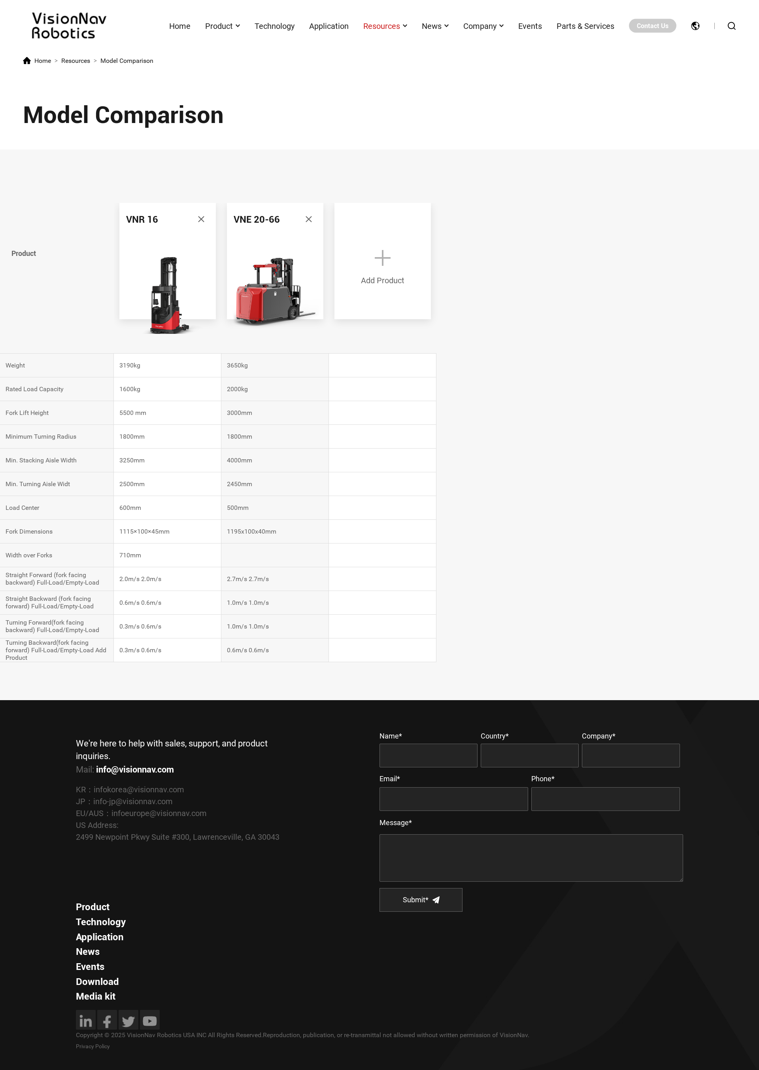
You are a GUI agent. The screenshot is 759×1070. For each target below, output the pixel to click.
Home (180, 25)
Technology (275, 25)
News (432, 25)
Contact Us (652, 26)
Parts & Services (585, 25)
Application (329, 25)
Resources (381, 25)
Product (219, 25)
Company (480, 25)
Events (530, 25)
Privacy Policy (93, 1046)
